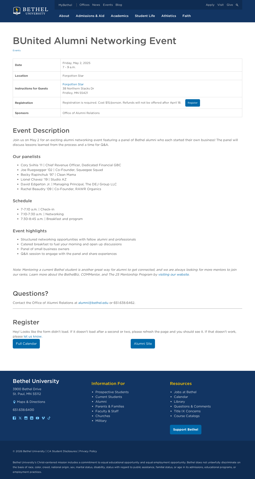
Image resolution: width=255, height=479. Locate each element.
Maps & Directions (31, 402)
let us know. (33, 336)
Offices (84, 5)
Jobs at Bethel (185, 392)
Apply (210, 5)
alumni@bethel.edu (93, 303)
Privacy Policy (88, 451)
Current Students (108, 397)
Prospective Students (112, 392)
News (96, 5)
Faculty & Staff (107, 411)
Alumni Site (143, 344)
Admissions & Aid (90, 16)
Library (179, 401)
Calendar (181, 397)
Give (230, 5)
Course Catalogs (187, 416)
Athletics (168, 16)
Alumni (101, 401)
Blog (119, 5)
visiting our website (173, 274)
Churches (102, 416)
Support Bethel (185, 429)
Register (193, 102)
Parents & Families (109, 406)
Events (108, 5)
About (64, 16)
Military (101, 421)
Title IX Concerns (187, 411)
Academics (119, 16)
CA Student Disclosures (62, 451)
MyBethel (65, 5)
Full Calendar (26, 344)
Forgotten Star (73, 84)
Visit (220, 5)
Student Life (145, 16)
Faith (186, 16)
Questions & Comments (192, 406)
